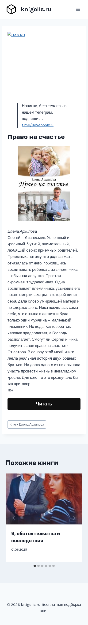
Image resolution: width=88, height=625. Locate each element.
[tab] (35, 566)
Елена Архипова (27, 424)
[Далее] (74, 517)
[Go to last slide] (14, 517)
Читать (44, 404)
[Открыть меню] (78, 9)
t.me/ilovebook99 (38, 125)
